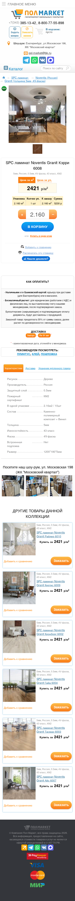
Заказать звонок (27, 33)
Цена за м (27, 180)
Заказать (61, 560)
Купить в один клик (41, 236)
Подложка (49, 354)
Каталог (16, 68)
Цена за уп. (44, 180)
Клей (35, 354)
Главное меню (22, 3)
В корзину (38, 226)
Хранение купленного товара (54, 368)
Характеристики (13, 368)
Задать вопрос (15, 33)
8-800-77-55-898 (51, 22)
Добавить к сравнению (18, 561)
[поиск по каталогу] (67, 68)
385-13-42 (22, 22)
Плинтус (23, 354)
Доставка (30, 368)
